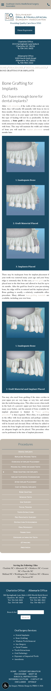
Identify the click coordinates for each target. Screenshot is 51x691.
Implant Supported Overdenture (25, 477)
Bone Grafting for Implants (25, 472)
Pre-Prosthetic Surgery (25, 517)
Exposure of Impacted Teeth (25, 537)
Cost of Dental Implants (25, 487)
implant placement (34, 129)
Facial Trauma (25, 507)
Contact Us (36, 679)
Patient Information (30, 671)
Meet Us (33, 674)
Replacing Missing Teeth (25, 457)
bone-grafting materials (36, 295)
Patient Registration (25, 30)
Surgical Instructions (25, 676)
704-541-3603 (17, 600)
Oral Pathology (25, 527)
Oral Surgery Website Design (19, 686)
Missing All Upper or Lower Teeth (25, 467)
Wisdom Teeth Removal (25, 641)
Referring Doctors (18, 679)
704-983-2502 (39, 600)
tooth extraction (13, 105)
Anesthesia (25, 547)
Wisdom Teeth (25, 497)
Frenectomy (25, 532)
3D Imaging (25, 542)
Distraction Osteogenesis (25, 522)
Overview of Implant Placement (25, 462)
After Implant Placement (25, 482)
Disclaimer (20, 682)
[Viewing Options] (5, 685)
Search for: (12, 612)
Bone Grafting (25, 492)
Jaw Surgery (25, 502)
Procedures (16, 67)
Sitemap (32, 682)
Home (3, 67)
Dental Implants (36, 67)
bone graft (38, 280)
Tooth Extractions (25, 512)
